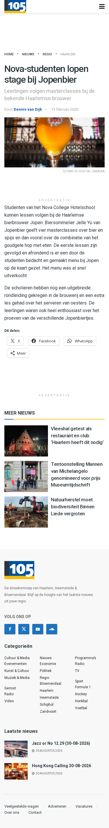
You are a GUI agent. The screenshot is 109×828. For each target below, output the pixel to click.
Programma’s (85, 658)
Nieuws (28, 54)
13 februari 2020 (64, 109)
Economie (48, 664)
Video (9, 701)
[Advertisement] (54, 186)
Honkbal (81, 701)
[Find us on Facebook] (9, 629)
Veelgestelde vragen (21, 806)
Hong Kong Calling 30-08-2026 (61, 765)
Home (9, 54)
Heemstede (49, 698)
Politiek (45, 671)
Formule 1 (83, 687)
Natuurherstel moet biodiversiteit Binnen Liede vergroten (72, 506)
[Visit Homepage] (15, 6)
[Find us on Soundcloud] (51, 629)
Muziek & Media (17, 678)
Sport (79, 681)
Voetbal (81, 708)
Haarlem (67, 54)
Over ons (11, 812)
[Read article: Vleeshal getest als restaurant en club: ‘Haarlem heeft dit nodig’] (26, 441)
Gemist (10, 688)
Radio (9, 694)
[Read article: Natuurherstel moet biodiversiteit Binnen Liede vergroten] (26, 512)
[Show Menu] (102, 6)
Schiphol (46, 705)
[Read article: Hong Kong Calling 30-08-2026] (16, 771)
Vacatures (84, 806)
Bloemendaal (50, 684)
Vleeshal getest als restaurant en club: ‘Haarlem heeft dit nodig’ (77, 435)
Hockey (81, 694)
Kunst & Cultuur (16, 671)
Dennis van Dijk (28, 109)
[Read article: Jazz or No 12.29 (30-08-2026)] (16, 749)
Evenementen (15, 664)
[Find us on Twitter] (23, 629)
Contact (35, 812)
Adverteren (57, 806)
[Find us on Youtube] (37, 629)
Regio (47, 54)
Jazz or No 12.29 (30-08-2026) (61, 743)
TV (77, 671)
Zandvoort (48, 712)
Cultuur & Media (17, 658)
